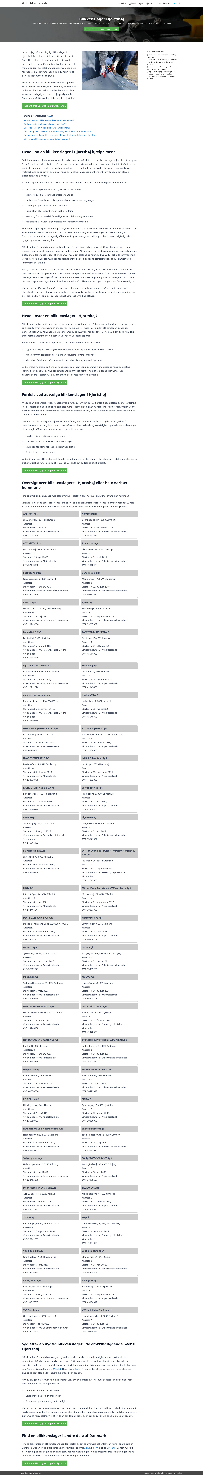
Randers (47, 1368)
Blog (163, 1473)
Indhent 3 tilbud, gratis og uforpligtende (101, 29)
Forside (122, 3)
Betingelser (178, 1473)
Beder (78, 1368)
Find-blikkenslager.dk (34, 3)
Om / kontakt (164, 3)
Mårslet (57, 1368)
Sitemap (169, 1473)
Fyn (141, 3)
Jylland (133, 3)
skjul (50, 116)
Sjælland (150, 3)
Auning (30, 1368)
